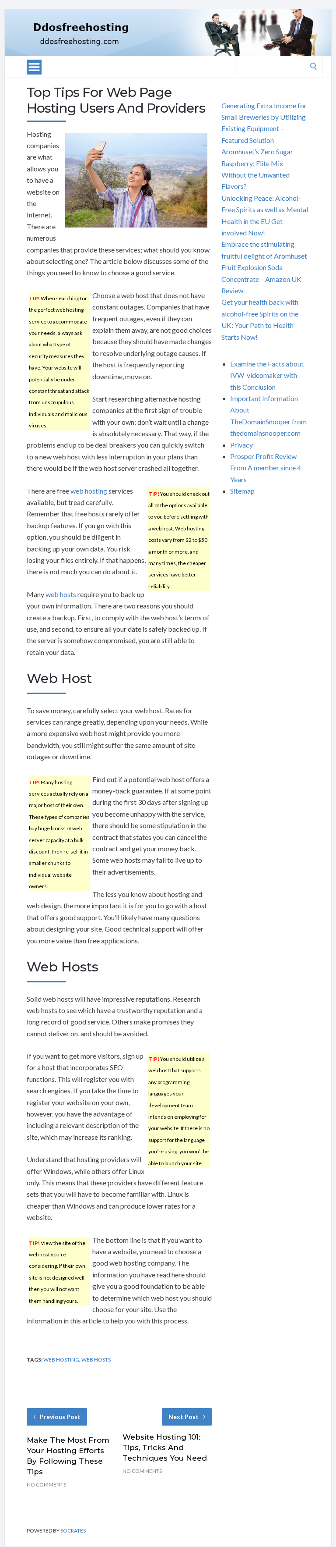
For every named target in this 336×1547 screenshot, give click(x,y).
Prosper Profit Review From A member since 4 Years (265, 468)
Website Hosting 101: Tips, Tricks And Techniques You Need (164, 1447)
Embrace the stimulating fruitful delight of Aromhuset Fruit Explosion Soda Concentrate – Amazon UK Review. (264, 267)
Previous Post (60, 1416)
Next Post (183, 1416)
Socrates (73, 1530)
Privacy (241, 445)
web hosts (61, 594)
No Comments (46, 1484)
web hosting (88, 491)
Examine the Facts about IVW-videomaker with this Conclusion (267, 375)
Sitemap (242, 491)
